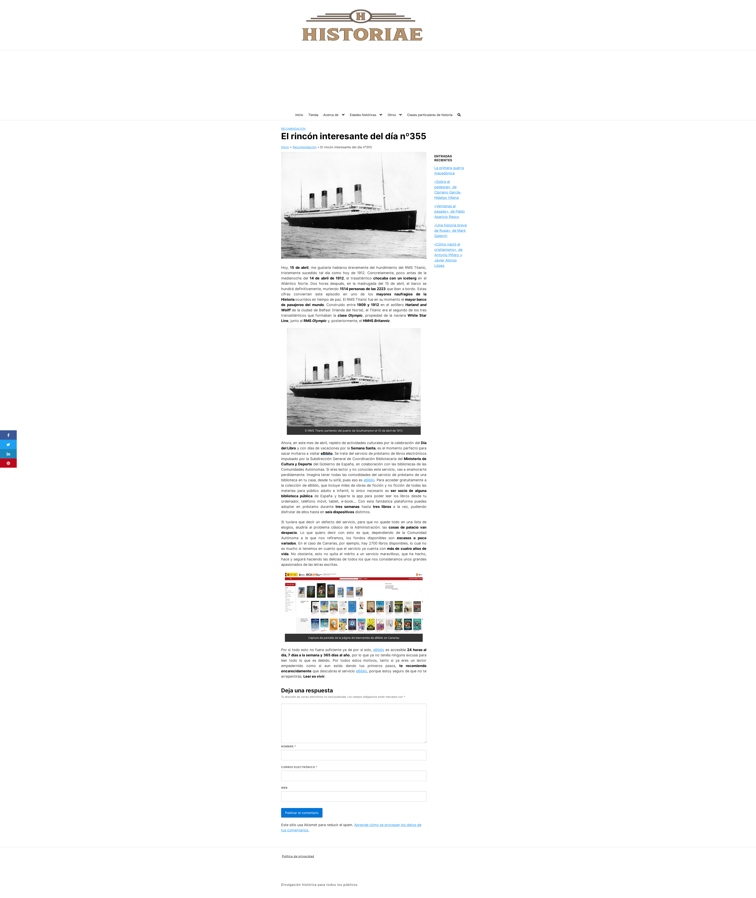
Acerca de (330, 115)
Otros (392, 115)
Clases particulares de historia (429, 115)
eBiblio (369, 480)
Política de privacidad (298, 856)
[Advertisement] (378, 79)
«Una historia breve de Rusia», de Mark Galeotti (450, 230)
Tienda (313, 115)
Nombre (288, 746)
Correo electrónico (299, 767)
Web (284, 787)
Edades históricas (363, 115)
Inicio (299, 115)
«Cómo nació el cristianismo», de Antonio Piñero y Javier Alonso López (448, 255)
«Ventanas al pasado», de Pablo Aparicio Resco (449, 211)
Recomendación (293, 128)
